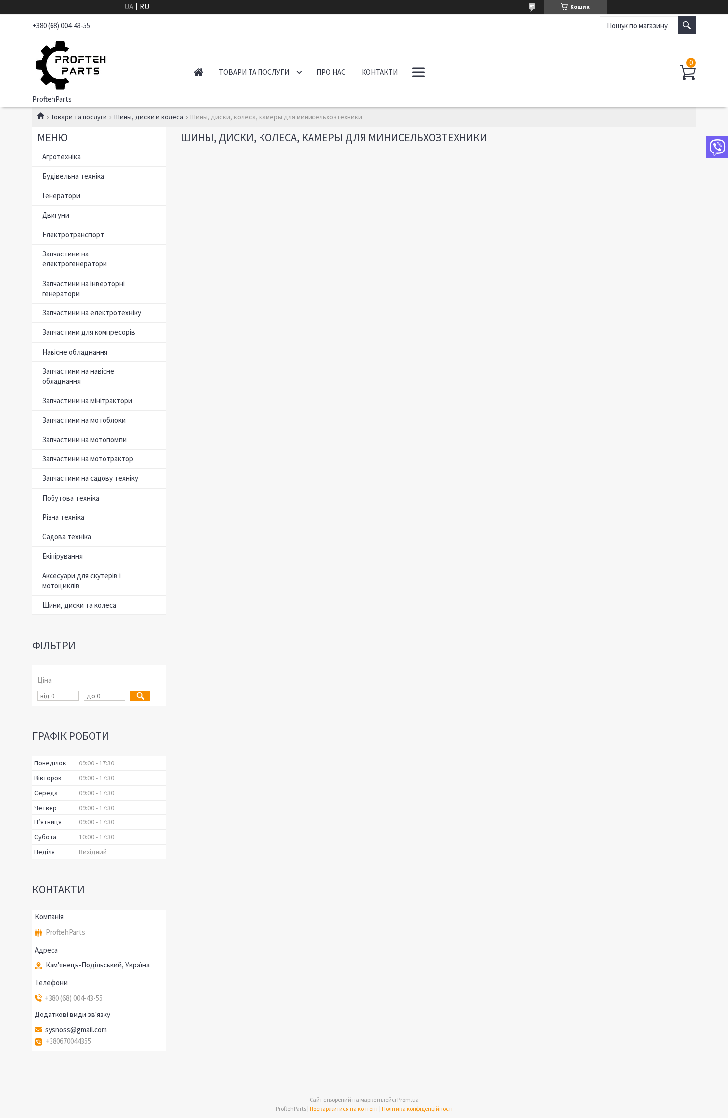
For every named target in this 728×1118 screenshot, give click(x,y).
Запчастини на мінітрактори (87, 400)
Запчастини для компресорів (88, 332)
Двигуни (55, 215)
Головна (198, 72)
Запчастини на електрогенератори (74, 258)
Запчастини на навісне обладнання (78, 376)
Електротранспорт (73, 234)
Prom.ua (408, 1099)
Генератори (61, 195)
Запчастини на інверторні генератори (83, 288)
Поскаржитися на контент (344, 1108)
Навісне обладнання (74, 351)
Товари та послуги (254, 72)
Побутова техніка (70, 498)
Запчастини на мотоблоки (84, 420)
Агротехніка (61, 156)
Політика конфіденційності (417, 1108)
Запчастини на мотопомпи (84, 439)
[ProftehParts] (101, 63)
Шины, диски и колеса (148, 116)
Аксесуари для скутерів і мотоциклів (81, 580)
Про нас (331, 72)
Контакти (380, 72)
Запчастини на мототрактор (87, 458)
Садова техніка (66, 536)
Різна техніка (63, 517)
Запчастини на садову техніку (90, 478)
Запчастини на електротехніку (91, 312)
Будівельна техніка (73, 176)
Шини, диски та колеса (79, 605)
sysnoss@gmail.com (76, 1029)
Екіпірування (62, 555)
